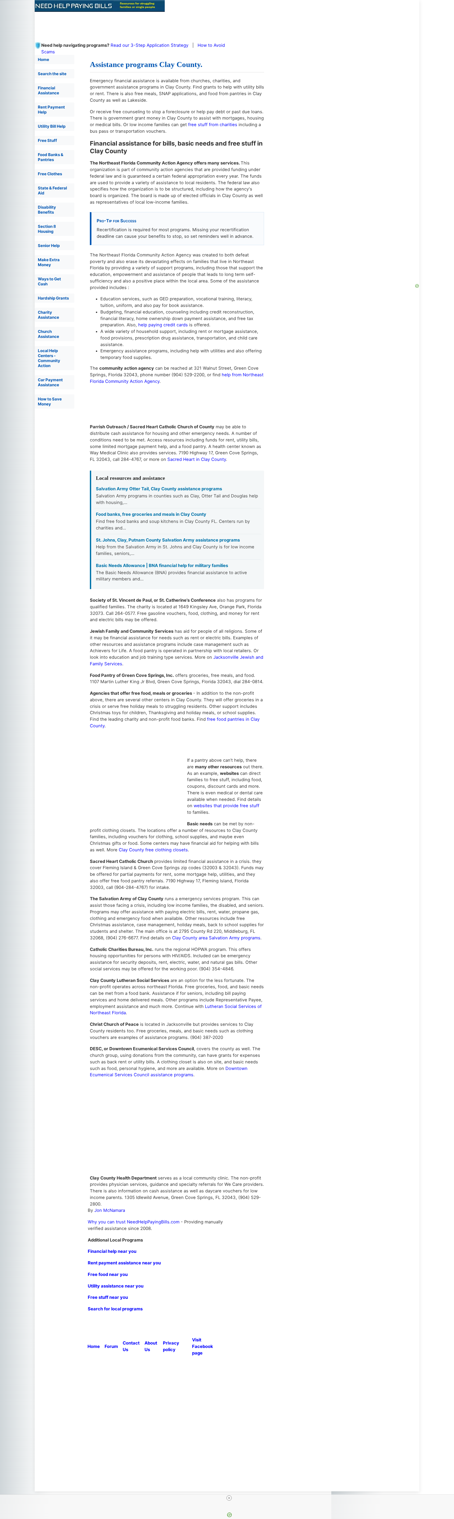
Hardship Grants (53, 298)
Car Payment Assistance (50, 382)
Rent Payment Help (51, 110)
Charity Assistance (48, 315)
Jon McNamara (109, 1210)
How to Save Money (50, 401)
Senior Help (49, 245)
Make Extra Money (49, 262)
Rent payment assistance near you (124, 1262)
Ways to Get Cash (49, 281)
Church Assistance (48, 334)
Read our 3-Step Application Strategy (149, 45)
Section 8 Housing (47, 229)
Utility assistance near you (115, 1286)
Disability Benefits (47, 210)
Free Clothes (50, 173)
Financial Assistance (48, 90)
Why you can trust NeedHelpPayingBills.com (133, 1221)
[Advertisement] (162, 23)
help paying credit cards (163, 324)
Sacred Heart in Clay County (196, 459)
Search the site (52, 73)
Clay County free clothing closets (153, 849)
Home (43, 59)
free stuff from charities (212, 124)
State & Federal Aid (52, 190)
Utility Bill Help (51, 126)
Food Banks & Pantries (50, 157)
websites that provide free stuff (226, 805)
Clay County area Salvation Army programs (216, 937)
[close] (229, 1498)
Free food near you (108, 1274)
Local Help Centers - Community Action (49, 358)
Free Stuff (47, 140)
